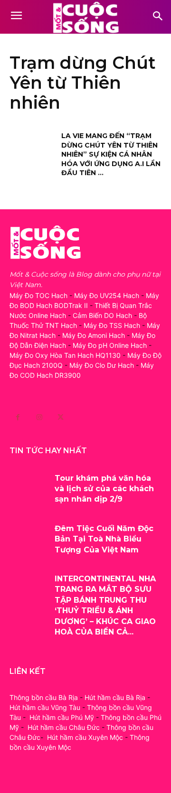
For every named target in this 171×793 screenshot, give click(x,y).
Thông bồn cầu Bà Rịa (44, 697)
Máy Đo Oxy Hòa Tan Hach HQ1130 (65, 355)
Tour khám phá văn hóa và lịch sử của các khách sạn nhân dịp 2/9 (104, 489)
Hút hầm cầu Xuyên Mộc (85, 737)
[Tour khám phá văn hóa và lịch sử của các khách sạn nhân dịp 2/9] (29, 489)
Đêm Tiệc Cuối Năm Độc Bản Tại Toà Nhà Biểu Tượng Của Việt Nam (104, 539)
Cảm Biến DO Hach (102, 315)
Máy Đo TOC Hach (38, 295)
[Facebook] (18, 417)
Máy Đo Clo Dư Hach (101, 365)
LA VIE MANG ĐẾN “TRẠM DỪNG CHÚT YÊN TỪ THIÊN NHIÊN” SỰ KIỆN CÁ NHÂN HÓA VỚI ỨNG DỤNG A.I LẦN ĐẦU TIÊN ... (111, 154)
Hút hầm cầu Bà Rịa (115, 697)
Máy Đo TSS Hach (112, 325)
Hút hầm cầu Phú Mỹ (61, 717)
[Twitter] (60, 417)
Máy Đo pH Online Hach (110, 345)
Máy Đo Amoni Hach (93, 335)
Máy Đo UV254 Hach (106, 295)
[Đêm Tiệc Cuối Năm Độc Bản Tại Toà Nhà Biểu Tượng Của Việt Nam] (29, 539)
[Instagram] (39, 417)
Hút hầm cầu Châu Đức (64, 727)
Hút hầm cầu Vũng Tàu (45, 707)
